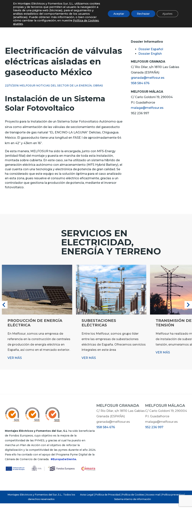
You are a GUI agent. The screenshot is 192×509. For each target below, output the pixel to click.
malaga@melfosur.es (147, 108)
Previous (4, 305)
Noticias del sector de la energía (64, 85)
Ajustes (167, 13)
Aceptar (118, 13)
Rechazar (143, 13)
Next (188, 305)
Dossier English (150, 53)
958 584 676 (140, 83)
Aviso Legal (86, 494)
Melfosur (27, 85)
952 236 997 (154, 427)
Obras (98, 85)
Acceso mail (153, 494)
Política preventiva (173, 494)
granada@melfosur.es (147, 77)
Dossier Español (150, 49)
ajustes (18, 24)
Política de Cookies (133, 494)
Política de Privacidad (107, 494)
